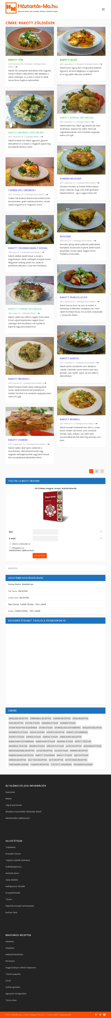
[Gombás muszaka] (81, 160)
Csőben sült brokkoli (22, 190)
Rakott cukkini (18, 439)
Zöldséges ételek (31, 137)
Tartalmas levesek (19, 764)
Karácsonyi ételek (45, 741)
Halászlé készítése (14, 954)
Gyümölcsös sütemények (68, 727)
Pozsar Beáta (14, 584)
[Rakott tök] (30, 41)
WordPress (17, 1015)
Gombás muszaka (70, 178)
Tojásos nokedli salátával (18, 860)
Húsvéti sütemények (77, 732)
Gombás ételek (68, 723)
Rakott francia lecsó (73, 297)
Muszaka (65, 236)
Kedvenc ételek (65, 741)
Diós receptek (16, 723)
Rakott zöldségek (45, 755)
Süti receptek (56, 760)
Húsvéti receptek (55, 732)
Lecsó (8, 980)
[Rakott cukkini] (30, 421)
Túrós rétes (11, 1000)
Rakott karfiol (69, 358)
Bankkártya (27, 584)
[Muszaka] (81, 217)
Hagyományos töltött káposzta (21, 967)
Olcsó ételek (61, 750)
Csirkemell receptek (40, 718)
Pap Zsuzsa (13, 604)
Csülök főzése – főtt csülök (33, 604)
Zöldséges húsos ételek (34, 194)
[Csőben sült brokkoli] (30, 171)
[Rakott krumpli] (81, 400)
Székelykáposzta (14, 866)
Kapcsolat (10, 792)
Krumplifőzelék (13, 893)
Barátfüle (23, 591)
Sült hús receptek (37, 760)
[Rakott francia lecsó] (81, 278)
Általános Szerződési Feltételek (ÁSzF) (23, 811)
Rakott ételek (64, 755)
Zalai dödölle (12, 880)
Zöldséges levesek (83, 764)
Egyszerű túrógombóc (16, 993)
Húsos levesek (37, 732)
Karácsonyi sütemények (21, 741)
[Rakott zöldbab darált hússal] (30, 229)
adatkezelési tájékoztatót (21, 550)
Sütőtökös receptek (76, 760)
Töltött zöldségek (61, 764)
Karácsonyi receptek (70, 737)
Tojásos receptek (40, 764)
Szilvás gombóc (13, 987)
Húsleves (10, 941)
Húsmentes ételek (18, 732)
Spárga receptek (17, 760)
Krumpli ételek (37, 746)
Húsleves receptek (92, 727)
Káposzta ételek (55, 746)
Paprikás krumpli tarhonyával (20, 906)
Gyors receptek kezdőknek (23, 727)
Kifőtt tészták (83, 741)
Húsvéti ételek (16, 737)
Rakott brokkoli (19, 378)
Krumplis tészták (18, 746)
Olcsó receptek (44, 750)
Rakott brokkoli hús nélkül (26, 132)
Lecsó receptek (74, 746)
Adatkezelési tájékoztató (18, 818)
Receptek (28, 64)
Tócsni (9, 899)
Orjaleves (10, 948)
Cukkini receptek (62, 718)
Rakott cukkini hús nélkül (25, 309)
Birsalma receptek (18, 718)
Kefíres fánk (11, 912)
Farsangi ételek (50, 723)
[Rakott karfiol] (81, 339)
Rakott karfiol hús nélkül (77, 117)
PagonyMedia (65, 1015)
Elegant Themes (38, 1015)
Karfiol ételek (50, 737)
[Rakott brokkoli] (30, 356)
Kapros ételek (33, 737)
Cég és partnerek (14, 805)
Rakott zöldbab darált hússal (28, 248)
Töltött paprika (13, 974)
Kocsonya (10, 961)
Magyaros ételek (92, 746)
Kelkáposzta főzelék (15, 886)
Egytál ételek (32, 723)
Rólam (9, 798)
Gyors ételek (46, 727)
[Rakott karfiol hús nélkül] (81, 99)
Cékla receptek (80, 718)
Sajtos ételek (81, 755)
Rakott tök (15, 59)
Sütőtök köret (12, 873)
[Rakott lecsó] (81, 41)
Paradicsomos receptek (21, 755)
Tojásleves (10, 847)
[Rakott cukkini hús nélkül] (30, 290)
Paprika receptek (79, 750)
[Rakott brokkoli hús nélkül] (30, 110)
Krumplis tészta (13, 853)
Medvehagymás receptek (21, 750)
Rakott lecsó (68, 59)
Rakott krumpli (70, 419)
